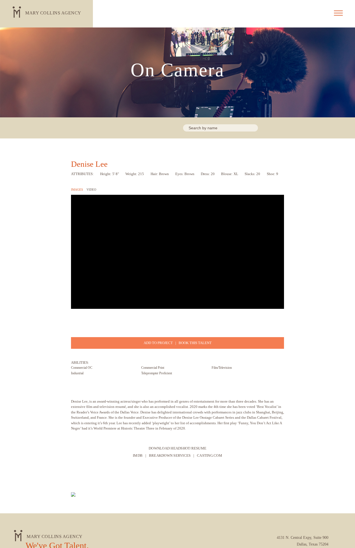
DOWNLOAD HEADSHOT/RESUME (177, 448)
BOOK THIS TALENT (195, 343)
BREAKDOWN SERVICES (170, 455)
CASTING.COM (209, 455)
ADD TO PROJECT (158, 343)
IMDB (138, 455)
